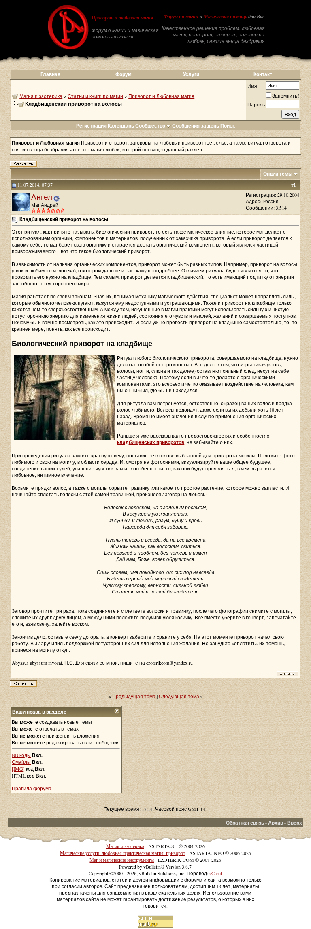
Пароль (256, 104)
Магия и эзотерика (40, 96)
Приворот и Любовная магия (161, 96)
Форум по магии (181, 16)
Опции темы (277, 173)
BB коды (21, 755)
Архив (275, 822)
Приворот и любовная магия (122, 18)
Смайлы (21, 762)
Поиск (227, 125)
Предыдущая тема (134, 696)
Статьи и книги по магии (95, 96)
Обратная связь (245, 822)
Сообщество (150, 125)
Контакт (262, 74)
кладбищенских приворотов (150, 442)
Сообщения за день (195, 125)
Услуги (191, 74)
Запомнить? (285, 95)
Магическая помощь (225, 16)
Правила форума (31, 788)
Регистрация (91, 125)
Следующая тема (179, 696)
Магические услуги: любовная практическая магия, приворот (122, 853)
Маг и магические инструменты (121, 860)
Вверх (294, 822)
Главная (50, 74)
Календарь (121, 125)
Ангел (41, 196)
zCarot (215, 873)
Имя (252, 86)
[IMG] (18, 768)
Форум (123, 74)
